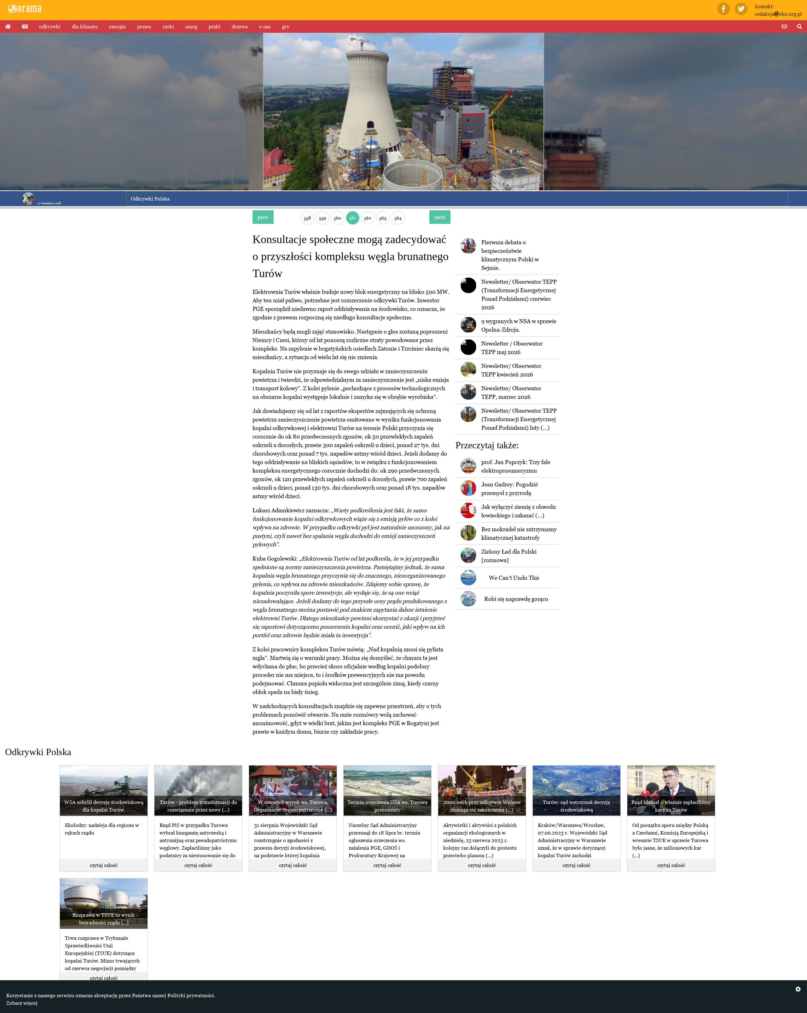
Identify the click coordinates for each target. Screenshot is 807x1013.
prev (263, 217)
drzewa (240, 26)
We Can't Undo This (514, 577)
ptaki (214, 26)
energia (117, 26)
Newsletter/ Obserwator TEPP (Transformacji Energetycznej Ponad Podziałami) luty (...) (519, 419)
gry (285, 26)
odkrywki (50, 26)
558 (307, 217)
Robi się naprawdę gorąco (516, 599)
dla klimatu (85, 26)
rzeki (168, 26)
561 (352, 217)
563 (382, 217)
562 (367, 217)
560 (337, 217)
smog (191, 26)
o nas (265, 26)
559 (322, 217)
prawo (144, 26)
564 (398, 217)
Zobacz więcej (22, 1003)
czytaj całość (104, 865)
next (439, 217)
